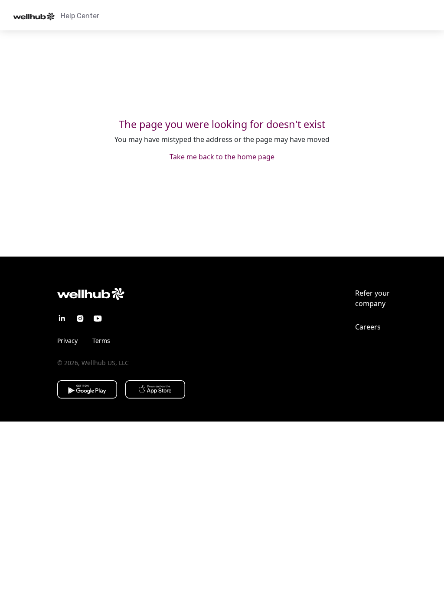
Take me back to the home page (222, 156)
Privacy (67, 340)
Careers (368, 327)
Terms (101, 340)
